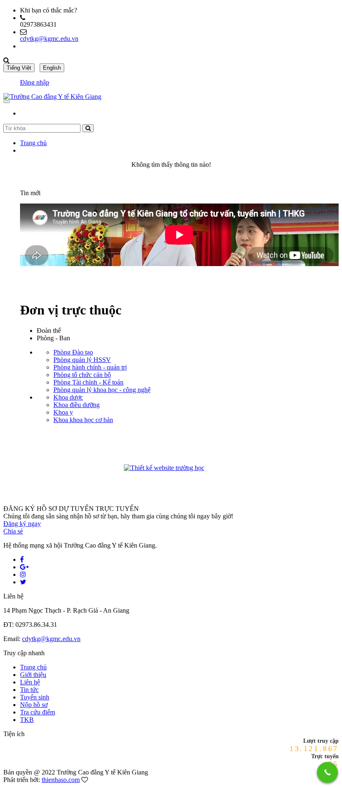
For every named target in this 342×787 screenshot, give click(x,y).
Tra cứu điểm (37, 712)
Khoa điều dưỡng (76, 404)
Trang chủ (33, 142)
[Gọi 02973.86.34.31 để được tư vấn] (327, 772)
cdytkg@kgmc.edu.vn (49, 38)
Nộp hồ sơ (34, 704)
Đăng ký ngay (22, 523)
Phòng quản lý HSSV (82, 359)
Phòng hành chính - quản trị (90, 367)
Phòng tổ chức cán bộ (82, 374)
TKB (27, 719)
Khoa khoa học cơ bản (83, 419)
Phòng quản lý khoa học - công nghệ (102, 389)
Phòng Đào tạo (73, 352)
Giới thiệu (33, 674)
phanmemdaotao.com (220, 469)
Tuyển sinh (34, 697)
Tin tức (29, 689)
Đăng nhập (34, 82)
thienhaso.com (61, 779)
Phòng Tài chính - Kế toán (88, 382)
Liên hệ (30, 682)
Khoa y (63, 412)
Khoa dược (68, 397)
